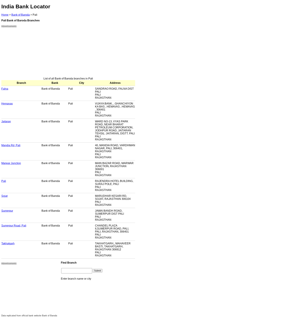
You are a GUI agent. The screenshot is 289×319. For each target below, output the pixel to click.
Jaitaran (6, 121)
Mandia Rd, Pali (10, 145)
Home (5, 14)
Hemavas (7, 103)
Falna (4, 88)
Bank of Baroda (20, 14)
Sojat (4, 195)
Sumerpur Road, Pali (13, 225)
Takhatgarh (8, 243)
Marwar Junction (11, 163)
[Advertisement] (68, 53)
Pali (3, 181)
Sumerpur (7, 210)
